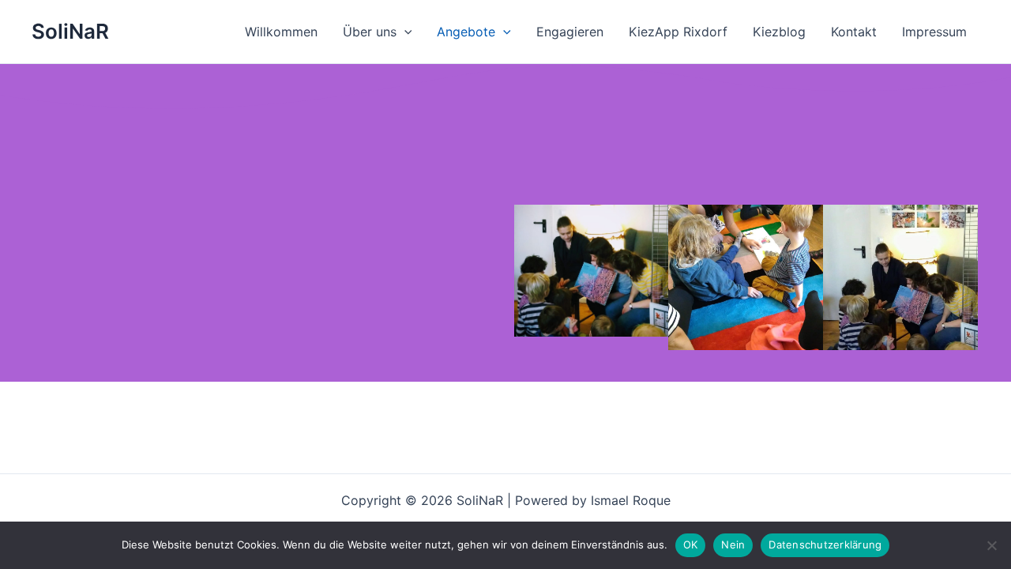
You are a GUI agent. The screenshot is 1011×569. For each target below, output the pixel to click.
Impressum (934, 32)
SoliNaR (70, 31)
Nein (733, 544)
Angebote (466, 32)
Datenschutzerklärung (825, 544)
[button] (404, 31)
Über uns (370, 32)
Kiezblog (779, 32)
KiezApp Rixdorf (678, 32)
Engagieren (569, 32)
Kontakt (854, 32)
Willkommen (281, 32)
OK (690, 544)
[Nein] (991, 545)
